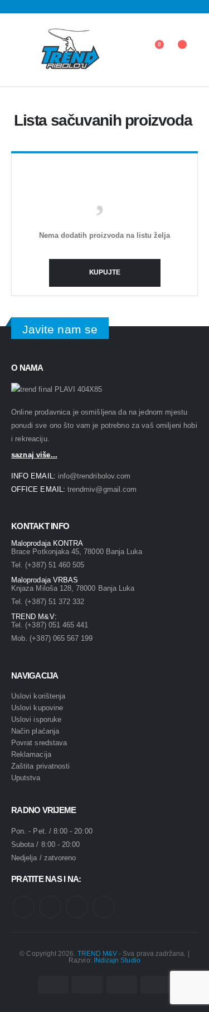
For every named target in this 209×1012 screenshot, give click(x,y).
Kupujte (104, 272)
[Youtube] (32, 6)
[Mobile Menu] (18, 50)
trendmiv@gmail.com (102, 489)
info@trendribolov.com (94, 476)
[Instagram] (47, 6)
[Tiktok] (62, 6)
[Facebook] (17, 6)
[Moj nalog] (128, 50)
